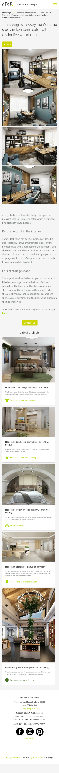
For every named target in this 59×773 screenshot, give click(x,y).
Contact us (29, 322)
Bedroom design (17, 525)
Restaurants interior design (22, 680)
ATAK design (6, 12)
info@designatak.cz (29, 708)
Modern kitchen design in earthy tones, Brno (27, 387)
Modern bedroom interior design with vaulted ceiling (27, 511)
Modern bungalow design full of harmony (25, 566)
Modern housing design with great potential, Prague (27, 443)
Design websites (13, 757)
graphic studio (37, 757)
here (4, 313)
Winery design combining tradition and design (27, 667)
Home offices (46, 12)
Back (8, 44)
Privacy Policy (30, 738)
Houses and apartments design (23, 400)
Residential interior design (26, 12)
